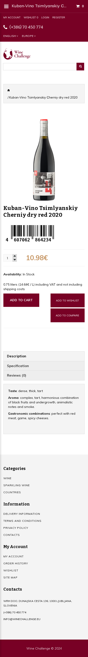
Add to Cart (21, 300)
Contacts (11, 535)
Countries (12, 492)
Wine (7, 478)
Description (16, 356)
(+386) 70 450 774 (26, 27)
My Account (12, 17)
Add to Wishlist (67, 300)
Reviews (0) (16, 375)
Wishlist (10, 570)
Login (45, 17)
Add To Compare (67, 315)
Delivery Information (21, 513)
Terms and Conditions (22, 520)
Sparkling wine (16, 485)
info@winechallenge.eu (21, 619)
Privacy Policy (15, 527)
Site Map (10, 577)
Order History (15, 563)
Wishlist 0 (31, 17)
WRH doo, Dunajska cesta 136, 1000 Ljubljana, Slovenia (37, 603)
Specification (18, 366)
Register (58, 17)
